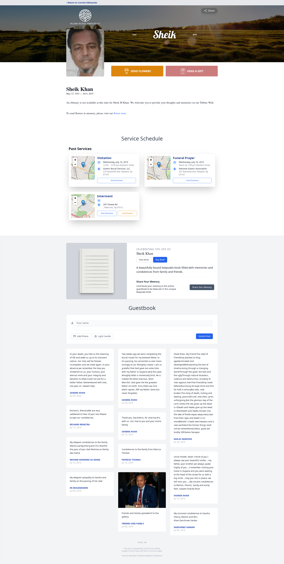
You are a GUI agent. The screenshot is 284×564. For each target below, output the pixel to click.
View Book (144, 259)
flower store (120, 113)
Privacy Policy (133, 551)
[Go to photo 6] (145, 506)
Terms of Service (150, 551)
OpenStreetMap (145, 555)
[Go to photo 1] (136, 506)
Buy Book (160, 259)
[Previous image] (121, 490)
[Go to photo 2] (138, 506)
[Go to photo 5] (143, 506)
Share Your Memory (202, 287)
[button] (83, 165)
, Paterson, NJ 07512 (113, 207)
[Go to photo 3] (140, 506)
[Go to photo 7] (147, 506)
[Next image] (163, 490)
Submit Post (204, 336)
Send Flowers (127, 213)
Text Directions (116, 180)
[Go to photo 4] (142, 506)
